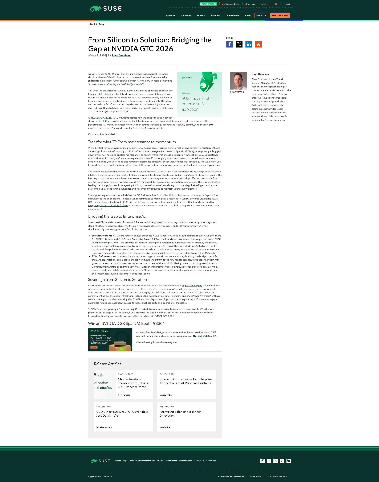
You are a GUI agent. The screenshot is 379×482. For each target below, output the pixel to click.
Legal (125, 461)
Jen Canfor (165, 427)
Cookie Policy (284, 476)
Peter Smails (124, 395)
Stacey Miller (166, 395)
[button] (229, 44)
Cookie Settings (255, 476)
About (160, 461)
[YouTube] (262, 461)
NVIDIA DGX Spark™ (204, 335)
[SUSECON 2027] (208, 4)
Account (251, 4)
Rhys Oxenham (121, 55)
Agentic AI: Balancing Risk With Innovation (180, 413)
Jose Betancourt (104, 427)
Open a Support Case (103, 476)
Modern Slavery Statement (142, 461)
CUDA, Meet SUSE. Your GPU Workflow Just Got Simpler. (122, 413)
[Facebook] (269, 461)
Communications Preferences (178, 461)
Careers (117, 461)
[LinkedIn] (282, 461)
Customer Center (232, 4)
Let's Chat (211, 461)
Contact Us (261, 15)
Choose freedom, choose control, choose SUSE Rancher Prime (133, 383)
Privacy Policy (272, 476)
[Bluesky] (288, 461)
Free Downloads (280, 15)
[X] (275, 461)
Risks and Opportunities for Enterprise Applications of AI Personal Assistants (186, 381)
